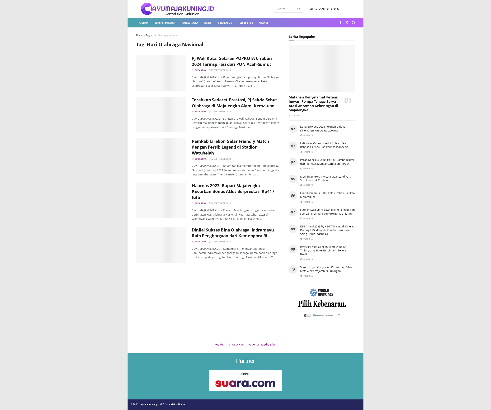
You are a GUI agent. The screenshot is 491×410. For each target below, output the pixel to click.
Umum (143, 22)
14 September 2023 (220, 203)
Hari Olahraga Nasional (165, 35)
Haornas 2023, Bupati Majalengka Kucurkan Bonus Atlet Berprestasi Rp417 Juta (233, 191)
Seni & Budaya (165, 22)
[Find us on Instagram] (353, 22)
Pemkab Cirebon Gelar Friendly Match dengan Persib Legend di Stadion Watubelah (230, 147)
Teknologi (225, 22)
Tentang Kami (236, 344)
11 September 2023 (220, 241)
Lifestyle (246, 22)
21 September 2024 (220, 111)
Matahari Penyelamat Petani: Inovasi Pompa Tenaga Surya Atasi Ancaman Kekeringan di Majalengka (313, 103)
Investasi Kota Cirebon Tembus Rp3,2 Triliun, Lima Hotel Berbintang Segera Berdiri (323, 250)
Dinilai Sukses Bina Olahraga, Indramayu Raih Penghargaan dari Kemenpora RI (233, 233)
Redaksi (219, 344)
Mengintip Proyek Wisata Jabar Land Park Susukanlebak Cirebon (325, 178)
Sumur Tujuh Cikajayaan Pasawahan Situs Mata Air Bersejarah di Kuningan (326, 269)
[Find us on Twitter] (346, 22)
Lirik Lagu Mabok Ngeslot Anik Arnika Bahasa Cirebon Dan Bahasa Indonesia (324, 145)
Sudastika (201, 70)
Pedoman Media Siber (262, 344)
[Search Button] (299, 9)
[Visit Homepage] (177, 9)
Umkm (263, 22)
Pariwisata (189, 22)
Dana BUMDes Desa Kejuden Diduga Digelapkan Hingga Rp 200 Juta (322, 128)
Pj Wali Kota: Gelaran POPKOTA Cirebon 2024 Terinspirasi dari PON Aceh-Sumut (232, 61)
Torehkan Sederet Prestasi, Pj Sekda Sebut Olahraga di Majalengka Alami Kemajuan (234, 102)
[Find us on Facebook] (340, 22)
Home (139, 35)
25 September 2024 (220, 70)
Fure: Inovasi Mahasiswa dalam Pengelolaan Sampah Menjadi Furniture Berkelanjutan (327, 211)
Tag (148, 35)
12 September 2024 (220, 158)
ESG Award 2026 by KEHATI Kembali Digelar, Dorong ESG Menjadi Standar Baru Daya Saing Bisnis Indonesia (327, 230)
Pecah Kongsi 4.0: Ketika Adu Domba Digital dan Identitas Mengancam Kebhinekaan (327, 161)
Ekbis (208, 22)
